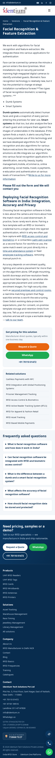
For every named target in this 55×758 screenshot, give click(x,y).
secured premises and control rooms (31, 290)
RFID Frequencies (11, 665)
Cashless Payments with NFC (20, 379)
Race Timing (9, 618)
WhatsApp (27, 355)
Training (7, 670)
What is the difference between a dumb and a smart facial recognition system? (26, 477)
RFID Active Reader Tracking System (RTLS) (26, 405)
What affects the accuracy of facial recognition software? (25, 492)
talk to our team (14, 319)
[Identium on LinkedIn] (42, 3)
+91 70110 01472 (27, 362)
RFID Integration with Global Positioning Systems (25, 386)
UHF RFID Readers (12, 575)
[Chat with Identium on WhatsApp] (49, 751)
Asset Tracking (10, 609)
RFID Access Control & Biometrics (22, 399)
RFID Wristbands (11, 588)
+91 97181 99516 (11, 703)
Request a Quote (27, 346)
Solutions (16, 21)
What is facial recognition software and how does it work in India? (26, 446)
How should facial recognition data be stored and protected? (26, 505)
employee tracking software (18, 254)
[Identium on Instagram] (50, 3)
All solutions (9, 631)
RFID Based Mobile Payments (20, 423)
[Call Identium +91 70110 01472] (49, 743)
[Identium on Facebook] (46, 3)
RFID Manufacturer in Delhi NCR (18, 648)
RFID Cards (8, 584)
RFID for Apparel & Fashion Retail (22, 411)
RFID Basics (8, 661)
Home (5, 21)
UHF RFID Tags (10, 579)
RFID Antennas (10, 592)
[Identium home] (15, 10)
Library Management (13, 627)
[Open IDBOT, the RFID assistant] (49, 734)
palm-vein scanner (42, 239)
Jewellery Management (14, 622)
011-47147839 (18, 708)
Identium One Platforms (30, 754)
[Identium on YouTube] (37, 3)
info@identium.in (13, 2)
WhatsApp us (9, 717)
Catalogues (8, 674)
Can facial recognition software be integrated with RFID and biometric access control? (25, 461)
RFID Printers (9, 597)
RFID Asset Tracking (15, 417)
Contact (6, 652)
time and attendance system (18, 251)
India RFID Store (10, 754)
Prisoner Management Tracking (21, 394)
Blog (5, 657)
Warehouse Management (15, 614)
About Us (7, 643)
